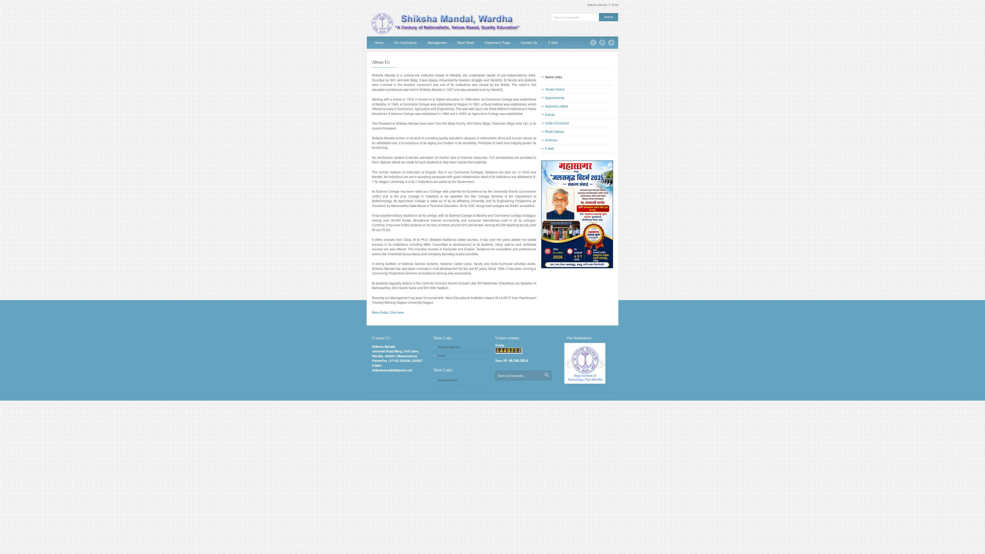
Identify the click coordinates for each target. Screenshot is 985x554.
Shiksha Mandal (597, 4)
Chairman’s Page (497, 42)
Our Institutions (405, 42)
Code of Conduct (557, 123)
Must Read (466, 42)
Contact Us (529, 42)
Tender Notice (555, 89)
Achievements (447, 380)
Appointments (554, 97)
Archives (551, 140)
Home (379, 42)
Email (615, 4)
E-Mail (553, 42)
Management (437, 42)
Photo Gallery (554, 131)
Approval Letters (556, 106)
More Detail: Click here (388, 312)
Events (550, 114)
